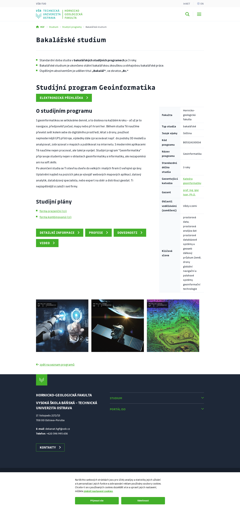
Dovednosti (127, 232)
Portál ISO (118, 409)
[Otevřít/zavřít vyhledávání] (187, 14)
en (202, 3)
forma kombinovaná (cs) (56, 217)
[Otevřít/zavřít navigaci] (199, 14)
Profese (96, 232)
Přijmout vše (96, 500)
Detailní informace (57, 232)
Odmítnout (143, 500)
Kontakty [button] (48, 447)
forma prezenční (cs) (53, 211)
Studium (53, 26)
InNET (186, 3)
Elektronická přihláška (61, 98)
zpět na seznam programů (57, 364)
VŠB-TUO (41, 3)
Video (45, 243)
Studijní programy (72, 26)
